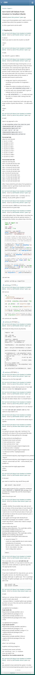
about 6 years (25, 426)
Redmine (12, 673)
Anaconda (12, 419)
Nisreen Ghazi (17, 426)
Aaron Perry (11, 17)
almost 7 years (19, 17)
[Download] (17, 285)
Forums (4, 8)
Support (9, 8)
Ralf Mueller (16, 35)
